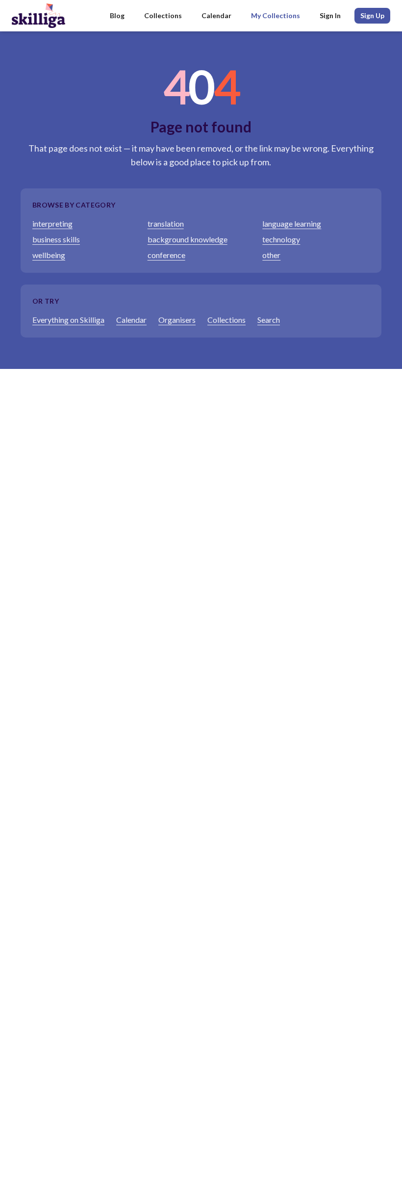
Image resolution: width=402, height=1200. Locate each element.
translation (166, 223)
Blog (117, 15)
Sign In (330, 15)
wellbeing (48, 255)
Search (268, 319)
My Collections (275, 15)
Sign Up (372, 15)
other (271, 255)
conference (166, 255)
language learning (291, 223)
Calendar (216, 15)
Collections (163, 15)
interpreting (52, 223)
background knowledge (187, 239)
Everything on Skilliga (68, 319)
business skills (56, 239)
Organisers (177, 319)
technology (281, 239)
